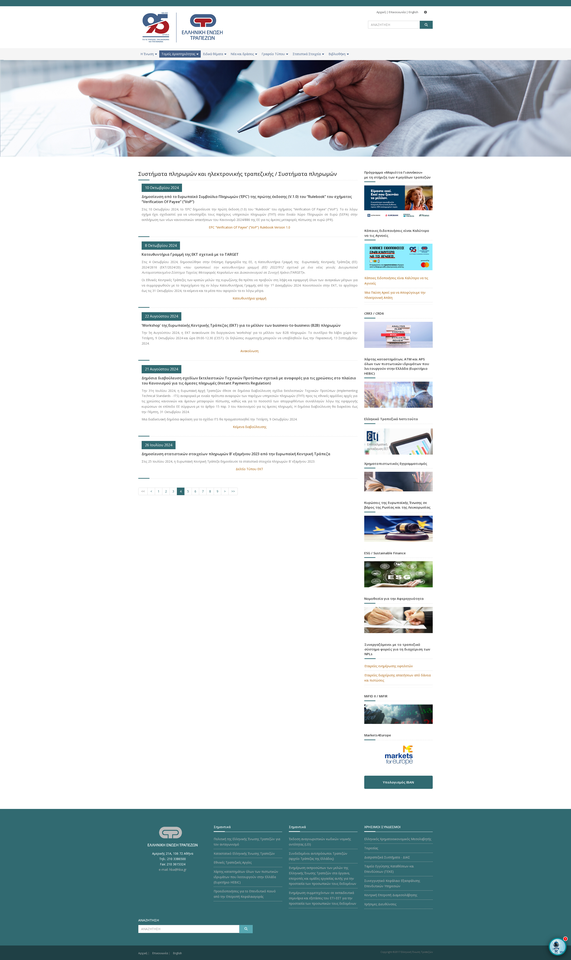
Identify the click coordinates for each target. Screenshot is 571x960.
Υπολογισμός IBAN (398, 782)
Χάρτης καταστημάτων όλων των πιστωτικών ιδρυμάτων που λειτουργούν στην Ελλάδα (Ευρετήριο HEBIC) (246, 876)
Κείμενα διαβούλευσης (249, 427)
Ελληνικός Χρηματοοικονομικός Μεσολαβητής (397, 839)
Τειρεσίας (371, 848)
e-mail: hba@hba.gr (172, 869)
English (413, 12)
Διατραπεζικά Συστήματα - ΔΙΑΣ (387, 857)
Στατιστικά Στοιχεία (307, 54)
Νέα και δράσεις (242, 54)
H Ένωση (147, 54)
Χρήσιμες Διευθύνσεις (380, 904)
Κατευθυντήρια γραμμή (249, 298)
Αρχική (381, 12)
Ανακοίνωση (249, 351)
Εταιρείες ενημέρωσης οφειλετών (388, 666)
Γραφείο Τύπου (273, 54)
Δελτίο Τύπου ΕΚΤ (249, 469)
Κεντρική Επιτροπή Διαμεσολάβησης (390, 895)
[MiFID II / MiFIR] (398, 710)
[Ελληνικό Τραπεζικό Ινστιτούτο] (398, 441)
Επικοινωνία (397, 12)
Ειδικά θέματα (213, 54)
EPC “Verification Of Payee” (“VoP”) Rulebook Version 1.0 (249, 227)
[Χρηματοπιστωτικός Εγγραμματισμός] (398, 477)
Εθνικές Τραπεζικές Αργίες (233, 862)
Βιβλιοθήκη (337, 54)
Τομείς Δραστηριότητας (178, 54)
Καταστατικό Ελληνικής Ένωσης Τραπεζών (244, 853)
